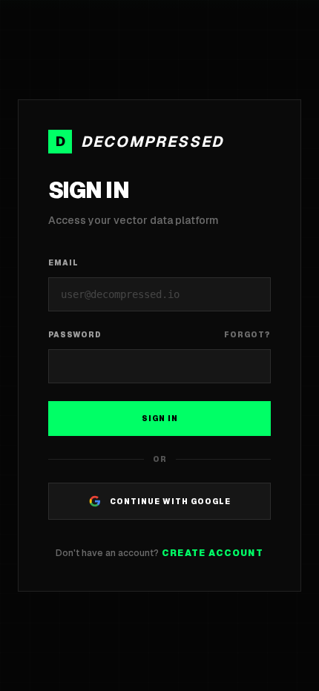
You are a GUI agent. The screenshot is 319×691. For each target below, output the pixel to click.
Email (63, 263)
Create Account (212, 553)
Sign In (160, 418)
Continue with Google (170, 501)
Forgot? (247, 335)
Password (75, 335)
